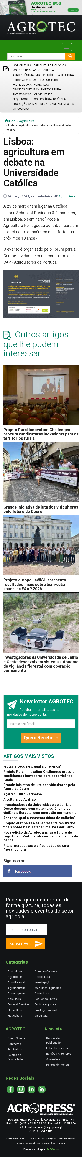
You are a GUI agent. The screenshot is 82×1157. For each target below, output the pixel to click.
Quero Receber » (41, 737)
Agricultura (22, 65)
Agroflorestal (44, 70)
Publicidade (15, 1049)
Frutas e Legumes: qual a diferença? (32, 766)
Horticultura (51, 89)
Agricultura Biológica (49, 65)
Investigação (22, 94)
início (11, 121)
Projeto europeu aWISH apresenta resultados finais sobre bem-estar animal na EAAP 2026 (34, 584)
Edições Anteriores (58, 1053)
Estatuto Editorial (57, 1048)
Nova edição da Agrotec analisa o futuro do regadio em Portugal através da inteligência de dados (40, 836)
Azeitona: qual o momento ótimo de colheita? (39, 818)
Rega (43, 104)
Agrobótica (22, 70)
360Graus (52, 1149)
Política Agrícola (53, 99)
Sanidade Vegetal (62, 104)
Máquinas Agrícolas (48, 988)
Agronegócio (46, 75)
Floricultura (48, 79)
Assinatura (53, 1059)
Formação (41, 84)
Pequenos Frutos (25, 99)
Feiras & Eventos (24, 79)
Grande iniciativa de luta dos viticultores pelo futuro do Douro (40, 509)
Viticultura (21, 108)
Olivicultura (43, 94)
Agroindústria (23, 75)
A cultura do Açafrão (19, 799)
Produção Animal (25, 104)
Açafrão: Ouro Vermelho (22, 794)
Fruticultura (22, 84)
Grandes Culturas (26, 89)
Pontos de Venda (57, 1064)
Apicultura (66, 75)
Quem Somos (16, 1038)
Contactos (14, 1044)
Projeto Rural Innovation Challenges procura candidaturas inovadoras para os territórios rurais (41, 434)
